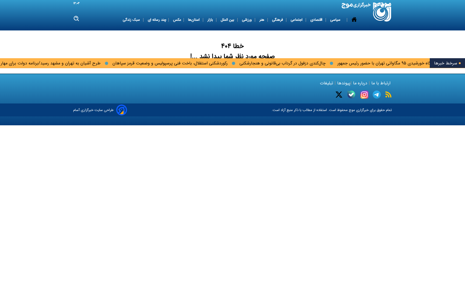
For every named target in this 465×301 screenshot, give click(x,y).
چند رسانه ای (157, 20)
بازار (210, 20)
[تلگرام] (377, 95)
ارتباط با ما (381, 83)
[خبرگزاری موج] (382, 12)
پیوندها (343, 83)
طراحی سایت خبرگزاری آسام (93, 110)
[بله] (351, 94)
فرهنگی (278, 20)
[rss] (388, 94)
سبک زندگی (132, 20)
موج (351, 110)
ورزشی (247, 20)
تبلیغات (327, 83)
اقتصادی (316, 20)
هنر (262, 20)
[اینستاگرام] (364, 95)
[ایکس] (339, 95)
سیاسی (335, 20)
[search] (76, 18)
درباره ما (360, 83)
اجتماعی (297, 20)
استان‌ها (194, 20)
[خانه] (354, 19)
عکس (177, 20)
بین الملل (228, 20)
